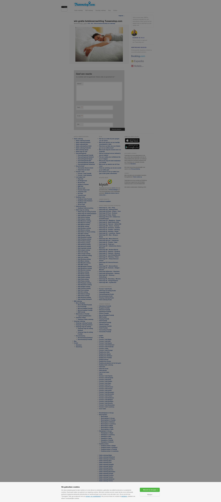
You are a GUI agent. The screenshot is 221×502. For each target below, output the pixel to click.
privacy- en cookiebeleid (93, 496)
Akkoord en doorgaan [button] (150, 490)
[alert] (110, 251)
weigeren (124, 496)
